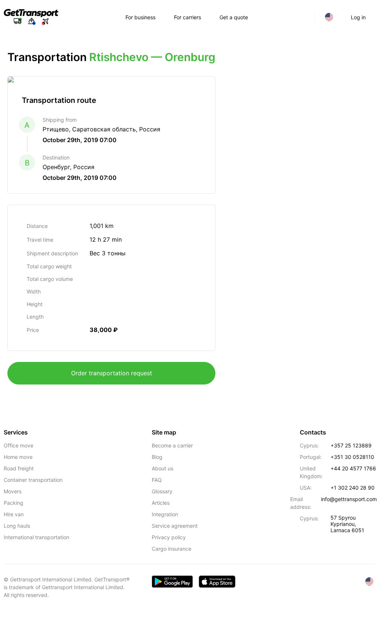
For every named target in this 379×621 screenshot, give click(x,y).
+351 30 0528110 (352, 457)
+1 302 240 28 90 (353, 487)
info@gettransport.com (349, 499)
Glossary (162, 491)
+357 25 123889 (351, 445)
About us (162, 468)
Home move (18, 457)
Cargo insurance (171, 549)
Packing (13, 503)
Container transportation (33, 480)
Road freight (19, 468)
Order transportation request (111, 373)
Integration (165, 514)
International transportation (36, 537)
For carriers (187, 17)
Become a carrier (172, 445)
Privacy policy (169, 537)
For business (140, 17)
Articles (161, 503)
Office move (18, 445)
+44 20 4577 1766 (353, 468)
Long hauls (17, 526)
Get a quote (233, 17)
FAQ (157, 480)
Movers (12, 491)
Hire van (14, 514)
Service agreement (175, 526)
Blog (157, 457)
